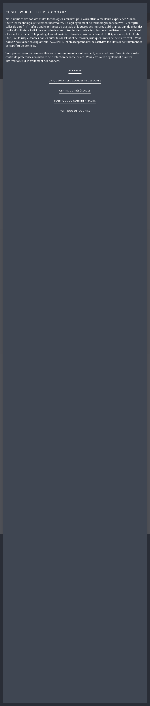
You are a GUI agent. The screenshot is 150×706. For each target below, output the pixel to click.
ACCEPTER (74, 70)
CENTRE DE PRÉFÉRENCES (75, 90)
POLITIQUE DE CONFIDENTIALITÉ (75, 100)
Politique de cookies (75, 110)
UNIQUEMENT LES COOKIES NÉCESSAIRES (75, 80)
